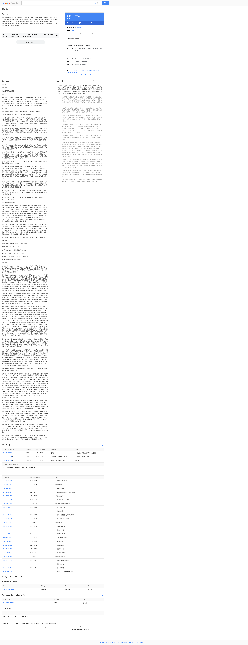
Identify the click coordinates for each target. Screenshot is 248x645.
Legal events (80, 70)
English (79, 27)
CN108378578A (7, 453)
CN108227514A (7, 499)
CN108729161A (7, 460)
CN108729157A (7, 530)
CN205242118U (7, 526)
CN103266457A (7, 518)
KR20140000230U (8, 537)
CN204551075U (7, 488)
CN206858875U (7, 541)
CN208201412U (7, 522)
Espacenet (78, 75)
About (102, 642)
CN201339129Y (7, 480)
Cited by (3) (72, 70)
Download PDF (73, 23)
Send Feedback (110, 642)
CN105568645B (7, 496)
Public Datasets (122, 642)
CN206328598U (7, 545)
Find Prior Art (85, 23)
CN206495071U (7, 533)
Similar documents (89, 70)
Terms (131, 642)
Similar (95, 23)
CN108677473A (7, 456)
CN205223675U (7, 568)
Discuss (92, 75)
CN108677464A (7, 503)
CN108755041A (7, 507)
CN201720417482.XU (9, 589)
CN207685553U (7, 515)
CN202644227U (7, 511)
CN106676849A (7, 492)
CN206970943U (7, 552)
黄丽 (73, 30)
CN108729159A (7, 556)
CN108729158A (7, 564)
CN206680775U (7, 484)
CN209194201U (7, 560)
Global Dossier (85, 75)
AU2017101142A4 (8, 571)
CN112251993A (7, 549)
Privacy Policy (139, 642)
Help (146, 642)
